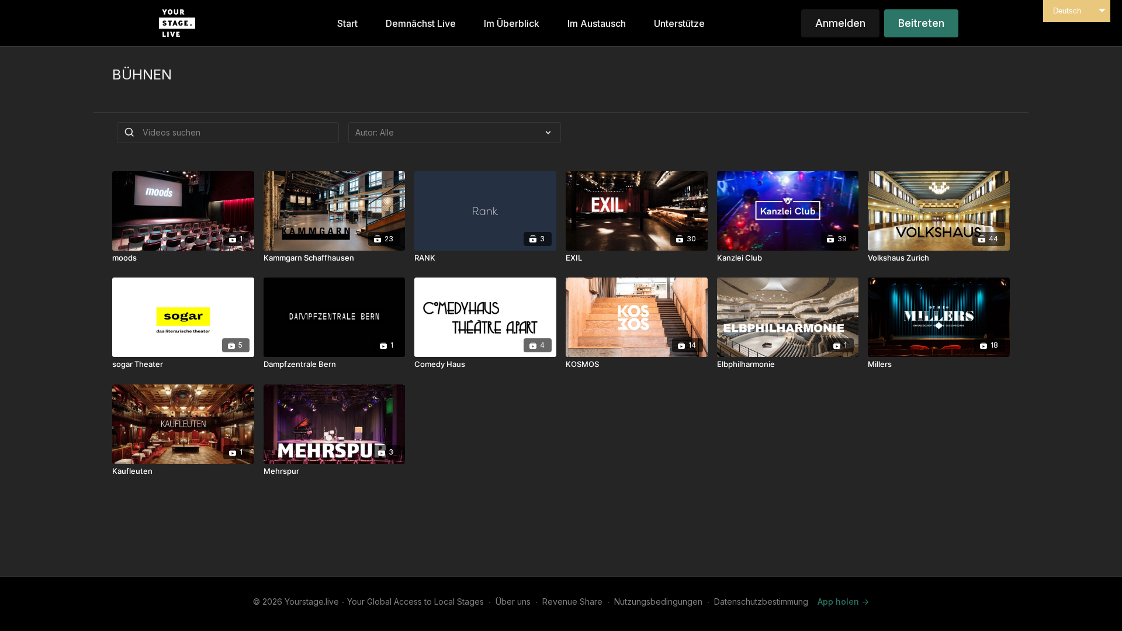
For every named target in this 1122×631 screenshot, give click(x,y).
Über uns (513, 601)
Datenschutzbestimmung (761, 601)
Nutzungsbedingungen (658, 601)
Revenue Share (572, 601)
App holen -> (843, 601)
